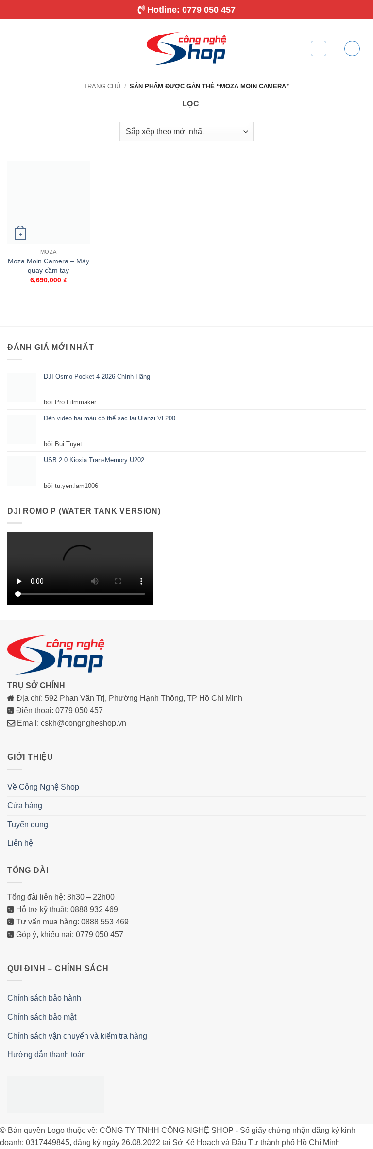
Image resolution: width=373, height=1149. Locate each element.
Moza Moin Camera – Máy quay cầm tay (48, 266)
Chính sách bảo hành (44, 998)
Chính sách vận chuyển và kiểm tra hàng (77, 1036)
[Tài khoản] (352, 48)
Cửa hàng (24, 806)
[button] (13, 48)
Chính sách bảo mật (41, 1017)
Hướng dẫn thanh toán (46, 1055)
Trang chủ (102, 86)
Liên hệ (20, 843)
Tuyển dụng (27, 825)
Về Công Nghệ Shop (43, 787)
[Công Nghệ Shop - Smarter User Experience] (187, 48)
